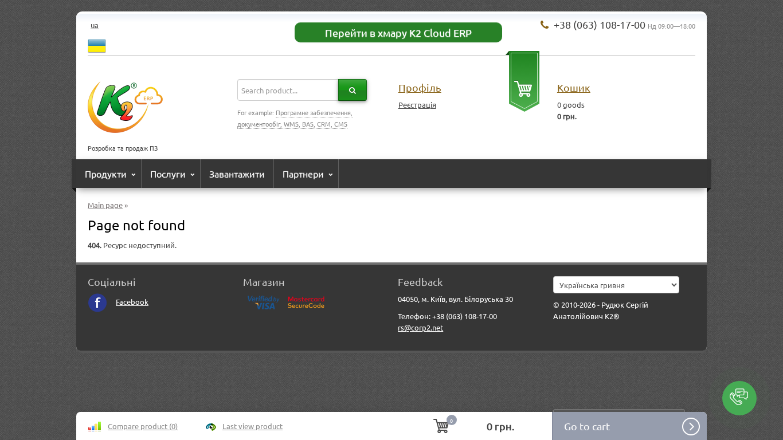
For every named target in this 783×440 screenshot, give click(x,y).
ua (95, 25)
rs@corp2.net (420, 327)
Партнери (303, 173)
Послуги (168, 173)
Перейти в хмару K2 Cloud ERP (398, 32)
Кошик (573, 87)
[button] (739, 398)
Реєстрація (417, 104)
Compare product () (143, 426)
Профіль (419, 87)
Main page (105, 205)
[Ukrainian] (97, 44)
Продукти (106, 173)
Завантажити (237, 173)
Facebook (132, 302)
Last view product (252, 426)
